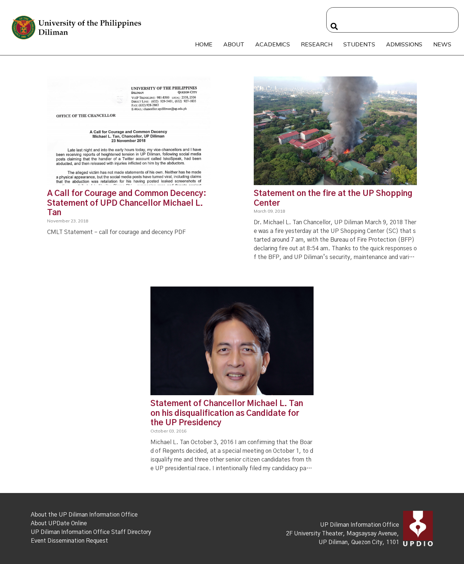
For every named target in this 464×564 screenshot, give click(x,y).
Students (359, 44)
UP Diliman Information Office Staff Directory (91, 532)
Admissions (404, 44)
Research (316, 44)
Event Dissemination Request (69, 541)
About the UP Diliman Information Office (84, 515)
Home (203, 44)
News (442, 44)
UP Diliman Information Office (359, 525)
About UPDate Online (59, 523)
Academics (272, 44)
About (233, 44)
